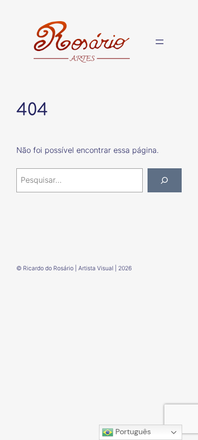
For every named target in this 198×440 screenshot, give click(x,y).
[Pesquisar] (165, 180)
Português (132, 432)
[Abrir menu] (159, 42)
